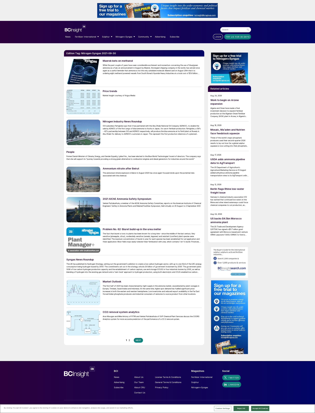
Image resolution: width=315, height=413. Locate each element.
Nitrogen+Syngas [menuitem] (124, 37)
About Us (138, 377)
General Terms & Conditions (168, 382)
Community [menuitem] (143, 37)
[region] (157, 408)
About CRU (139, 387)
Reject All (241, 408)
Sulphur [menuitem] (106, 37)
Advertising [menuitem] (160, 37)
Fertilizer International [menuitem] (85, 37)
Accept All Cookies (260, 408)
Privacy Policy (161, 387)
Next (138, 340)
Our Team (139, 382)
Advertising (119, 382)
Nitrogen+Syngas (199, 387)
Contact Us (139, 392)
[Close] (311, 408)
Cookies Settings (222, 408)
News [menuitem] (68, 37)
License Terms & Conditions (168, 377)
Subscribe (118, 387)
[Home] (90, 29)
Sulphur (195, 382)
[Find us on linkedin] (231, 384)
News (116, 377)
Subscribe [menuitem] (174, 37)
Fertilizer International (201, 377)
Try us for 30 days (238, 37)
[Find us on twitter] (231, 377)
